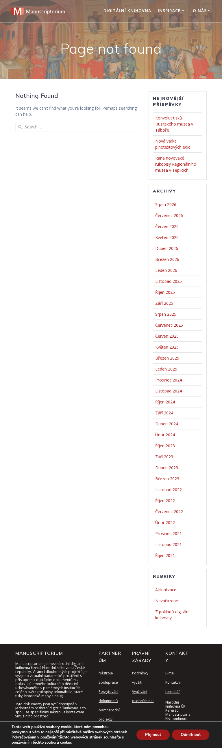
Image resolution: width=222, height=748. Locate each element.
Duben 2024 (166, 424)
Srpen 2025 (165, 314)
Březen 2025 (167, 358)
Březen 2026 (167, 259)
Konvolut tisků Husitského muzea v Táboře (174, 124)
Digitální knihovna (127, 10)
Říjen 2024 (165, 402)
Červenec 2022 (169, 511)
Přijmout (153, 734)
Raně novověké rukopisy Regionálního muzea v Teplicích (175, 164)
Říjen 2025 (165, 292)
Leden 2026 (166, 270)
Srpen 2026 (165, 204)
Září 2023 (164, 456)
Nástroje (106, 673)
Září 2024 (164, 413)
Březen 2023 (167, 478)
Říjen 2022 (165, 500)
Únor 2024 (165, 434)
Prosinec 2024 (168, 380)
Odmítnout (191, 734)
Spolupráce (108, 682)
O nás (200, 10)
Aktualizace (165, 589)
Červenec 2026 (169, 215)
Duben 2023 (166, 467)
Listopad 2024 (168, 391)
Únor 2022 (165, 522)
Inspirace (169, 10)
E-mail (170, 673)
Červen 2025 (167, 336)
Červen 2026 (167, 226)
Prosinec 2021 (168, 533)
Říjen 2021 (165, 555)
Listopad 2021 (168, 544)
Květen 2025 (167, 347)
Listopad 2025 (168, 281)
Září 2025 (164, 303)
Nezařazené (166, 600)
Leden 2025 (166, 369)
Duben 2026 (166, 248)
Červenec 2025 (169, 325)
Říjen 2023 (165, 445)
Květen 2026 (167, 237)
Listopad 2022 (168, 489)
